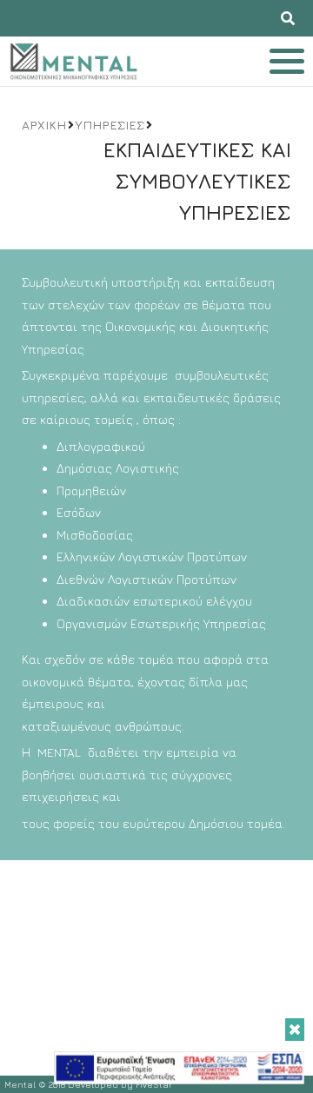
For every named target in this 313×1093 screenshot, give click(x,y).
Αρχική (44, 124)
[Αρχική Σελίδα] (73, 61)
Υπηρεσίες (109, 124)
